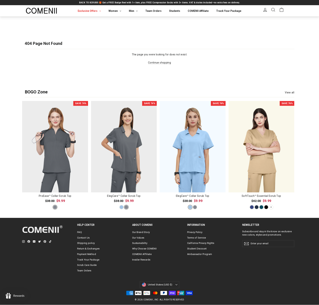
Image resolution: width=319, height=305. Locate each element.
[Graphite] (55, 207)
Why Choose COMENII (144, 248)
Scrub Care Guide (87, 265)
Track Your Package (88, 259)
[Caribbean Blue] (261, 207)
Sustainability (139, 243)
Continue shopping (159, 62)
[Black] (266, 207)
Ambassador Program (199, 254)
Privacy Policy (194, 232)
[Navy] (252, 207)
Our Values (138, 237)
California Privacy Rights (200, 243)
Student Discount (197, 248)
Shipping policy (86, 243)
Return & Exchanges (88, 248)
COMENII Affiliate (142, 254)
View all (289, 92)
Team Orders (84, 270)
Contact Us (83, 237)
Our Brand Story (141, 232)
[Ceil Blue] (121, 207)
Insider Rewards (141, 259)
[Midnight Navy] (257, 207)
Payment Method (86, 254)
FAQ (79, 232)
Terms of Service (196, 237)
